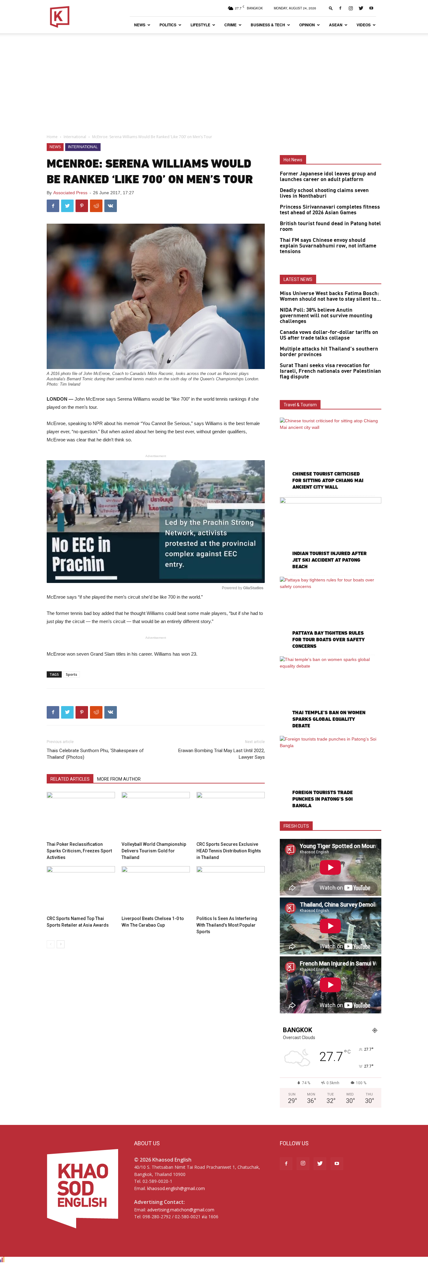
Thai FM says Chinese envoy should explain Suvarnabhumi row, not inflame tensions (328, 245)
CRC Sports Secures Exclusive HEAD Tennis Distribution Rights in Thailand (228, 851)
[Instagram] (350, 8)
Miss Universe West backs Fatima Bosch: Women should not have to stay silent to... (330, 296)
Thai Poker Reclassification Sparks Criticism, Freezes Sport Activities (79, 851)
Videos (364, 25)
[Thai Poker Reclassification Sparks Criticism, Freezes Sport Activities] (81, 815)
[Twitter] (361, 8)
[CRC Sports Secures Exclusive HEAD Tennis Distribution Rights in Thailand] (230, 815)
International (75, 136)
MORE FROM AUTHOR (119, 779)
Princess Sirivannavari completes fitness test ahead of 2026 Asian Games (330, 210)
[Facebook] (340, 8)
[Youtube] (371, 8)
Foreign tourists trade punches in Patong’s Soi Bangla (322, 799)
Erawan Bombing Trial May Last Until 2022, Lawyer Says (221, 754)
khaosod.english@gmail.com (176, 1188)
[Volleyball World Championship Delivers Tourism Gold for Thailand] (156, 815)
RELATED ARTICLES (70, 779)
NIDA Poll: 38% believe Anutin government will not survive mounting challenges (326, 315)
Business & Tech (268, 25)
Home (52, 136)
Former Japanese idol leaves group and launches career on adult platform (328, 176)
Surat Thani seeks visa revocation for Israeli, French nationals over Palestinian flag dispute (330, 371)
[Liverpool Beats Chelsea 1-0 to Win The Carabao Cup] (156, 889)
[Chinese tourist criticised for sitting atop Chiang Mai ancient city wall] (330, 454)
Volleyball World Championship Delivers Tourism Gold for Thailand (154, 851)
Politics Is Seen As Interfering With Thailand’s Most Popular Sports (226, 925)
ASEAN (335, 25)
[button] (331, 8)
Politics (167, 25)
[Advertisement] (214, 80)
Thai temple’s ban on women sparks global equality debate (328, 719)
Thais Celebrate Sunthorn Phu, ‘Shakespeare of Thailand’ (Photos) (95, 754)
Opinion (307, 25)
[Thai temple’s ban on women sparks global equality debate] (330, 693)
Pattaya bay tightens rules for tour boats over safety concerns (328, 639)
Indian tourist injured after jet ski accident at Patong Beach (329, 560)
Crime (230, 25)
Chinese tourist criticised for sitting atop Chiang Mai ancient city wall (327, 480)
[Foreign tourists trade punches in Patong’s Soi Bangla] (330, 772)
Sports (71, 674)
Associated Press (70, 192)
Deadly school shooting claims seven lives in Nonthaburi (324, 193)
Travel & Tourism (300, 404)
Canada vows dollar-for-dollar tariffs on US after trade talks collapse (329, 335)
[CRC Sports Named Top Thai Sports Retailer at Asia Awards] (81, 889)
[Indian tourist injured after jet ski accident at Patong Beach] (330, 534)
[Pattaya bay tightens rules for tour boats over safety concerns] (330, 613)
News (139, 25)
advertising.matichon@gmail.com (180, 1210)
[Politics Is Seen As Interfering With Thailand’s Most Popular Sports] (230, 889)
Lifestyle (200, 25)
